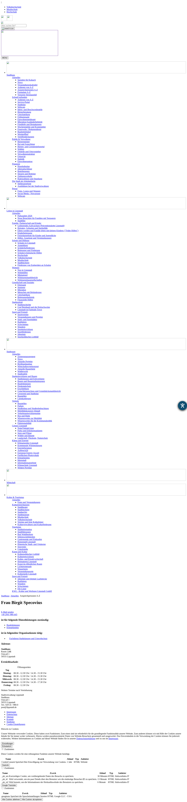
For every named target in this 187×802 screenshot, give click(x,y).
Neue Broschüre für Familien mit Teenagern (37, 218)
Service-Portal (24, 102)
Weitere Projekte (25, 468)
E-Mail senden (7, 612)
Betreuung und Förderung (29, 250)
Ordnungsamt (23, 117)
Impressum (11, 712)
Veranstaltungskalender (28, 85)
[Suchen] (8, 28)
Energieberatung (25, 448)
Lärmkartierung (24, 398)
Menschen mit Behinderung (29, 292)
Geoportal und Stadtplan (28, 393)
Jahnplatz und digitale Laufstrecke (32, 579)
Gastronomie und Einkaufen (30, 539)
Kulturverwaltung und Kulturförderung (34, 524)
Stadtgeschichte (24, 305)
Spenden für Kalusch (27, 80)
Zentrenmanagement (26, 356)
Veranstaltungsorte (25, 571)
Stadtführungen (24, 532)
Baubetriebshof (24, 132)
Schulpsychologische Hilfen (30, 253)
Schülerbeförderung (26, 248)
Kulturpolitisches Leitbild (28, 554)
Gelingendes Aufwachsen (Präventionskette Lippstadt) (41, 225)
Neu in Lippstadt (25, 270)
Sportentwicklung (25, 329)
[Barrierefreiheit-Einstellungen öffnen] (182, 405)
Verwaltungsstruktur (26, 154)
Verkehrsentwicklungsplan (29, 413)
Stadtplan (22, 104)
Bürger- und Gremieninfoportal (31, 146)
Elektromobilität (24, 423)
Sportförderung (24, 332)
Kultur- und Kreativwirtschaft (30, 559)
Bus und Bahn (24, 416)
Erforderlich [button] (6, 746)
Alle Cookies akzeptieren (32, 799)
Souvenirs (22, 547)
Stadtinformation (25, 529)
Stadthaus (5, 596)
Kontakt (10, 719)
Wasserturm (23, 569)
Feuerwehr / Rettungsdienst (29, 129)
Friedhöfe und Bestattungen (29, 124)
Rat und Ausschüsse (26, 144)
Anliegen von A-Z (25, 87)
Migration (22, 290)
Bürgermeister (24, 142)
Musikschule (12, 9)
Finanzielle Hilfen (25, 300)
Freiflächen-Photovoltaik (28, 455)
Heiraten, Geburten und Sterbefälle (33, 228)
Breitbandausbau (25, 364)
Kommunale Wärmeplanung (30, 445)
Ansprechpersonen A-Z (28, 90)
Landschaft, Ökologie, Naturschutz (33, 438)
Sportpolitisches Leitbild (28, 337)
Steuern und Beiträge (27, 174)
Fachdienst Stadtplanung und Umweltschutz (28, 638)
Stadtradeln (22, 374)
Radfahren (22, 322)
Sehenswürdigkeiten (26, 537)
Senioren (21, 287)
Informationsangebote (27, 463)
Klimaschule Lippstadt (27, 465)
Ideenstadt (22, 460)
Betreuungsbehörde (26, 297)
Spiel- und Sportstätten (27, 319)
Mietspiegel (23, 275)
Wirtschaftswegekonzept (28, 366)
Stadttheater (23, 507)
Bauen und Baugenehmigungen (31, 381)
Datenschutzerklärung (85, 738)
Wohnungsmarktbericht (28, 277)
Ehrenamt (22, 285)
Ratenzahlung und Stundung (30, 179)
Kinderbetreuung (25, 233)
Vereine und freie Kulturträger (30, 522)
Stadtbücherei (23, 263)
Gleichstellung (24, 114)
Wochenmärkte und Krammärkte (32, 127)
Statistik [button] (5, 765)
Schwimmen (23, 324)
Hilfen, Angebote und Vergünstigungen (34, 238)
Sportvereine (23, 314)
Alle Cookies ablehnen (11, 799)
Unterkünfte (23, 549)
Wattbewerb (23, 371)
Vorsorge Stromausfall (27, 95)
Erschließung (23, 388)
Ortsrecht (21, 156)
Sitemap (10, 717)
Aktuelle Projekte (25, 361)
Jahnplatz (22, 334)
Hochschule (12, 12)
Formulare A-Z (24, 92)
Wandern (21, 327)
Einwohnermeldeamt (26, 119)
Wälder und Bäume (26, 435)
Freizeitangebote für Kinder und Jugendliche (37, 235)
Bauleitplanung (24, 384)
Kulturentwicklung (26, 556)
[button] (96, 68)
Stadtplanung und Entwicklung (31, 379)
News (20, 82)
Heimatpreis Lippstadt (27, 561)
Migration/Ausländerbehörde (30, 122)
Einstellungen (7, 743)
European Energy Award (28, 453)
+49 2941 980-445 (9, 614)
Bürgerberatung (24, 112)
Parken (21, 406)
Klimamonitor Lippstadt (28, 443)
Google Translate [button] (9, 785)
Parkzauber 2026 (25, 216)
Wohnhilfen (23, 272)
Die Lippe (22, 589)
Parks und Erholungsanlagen (30, 430)
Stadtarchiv (22, 512)
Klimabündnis (24, 458)
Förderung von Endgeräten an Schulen (34, 265)
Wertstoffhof (23, 134)
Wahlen (21, 149)
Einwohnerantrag (25, 161)
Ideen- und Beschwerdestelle (30, 109)
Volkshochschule (14, 7)
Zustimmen (9, 749)
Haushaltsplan (24, 166)
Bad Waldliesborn (25, 534)
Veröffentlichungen (26, 137)
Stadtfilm (21, 221)
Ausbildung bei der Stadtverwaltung (33, 186)
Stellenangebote (24, 183)
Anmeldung (23, 245)
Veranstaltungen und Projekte (30, 317)
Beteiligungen (24, 171)
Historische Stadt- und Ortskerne (32, 544)
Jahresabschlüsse (25, 169)
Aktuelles (15, 596)
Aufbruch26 (23, 450)
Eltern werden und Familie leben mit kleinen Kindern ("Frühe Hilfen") (48, 230)
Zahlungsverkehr (25, 176)
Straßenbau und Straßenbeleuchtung (33, 408)
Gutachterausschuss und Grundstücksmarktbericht (39, 391)
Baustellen (22, 396)
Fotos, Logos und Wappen (29, 191)
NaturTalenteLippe (26, 428)
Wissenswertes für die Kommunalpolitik (35, 421)
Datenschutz (12, 714)
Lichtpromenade (25, 566)
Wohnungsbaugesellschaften (30, 280)
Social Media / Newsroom (29, 193)
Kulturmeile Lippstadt (27, 574)
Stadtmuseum (23, 514)
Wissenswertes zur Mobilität (30, 418)
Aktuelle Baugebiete (26, 369)
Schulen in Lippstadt (26, 243)
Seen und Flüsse (25, 433)
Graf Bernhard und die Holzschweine (34, 307)
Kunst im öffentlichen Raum (30, 564)
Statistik (21, 159)
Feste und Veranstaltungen (29, 502)
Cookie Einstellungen (16, 724)
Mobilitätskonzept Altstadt (29, 411)
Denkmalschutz (24, 386)
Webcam (21, 107)
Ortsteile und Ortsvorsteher (29, 151)
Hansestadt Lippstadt (27, 542)
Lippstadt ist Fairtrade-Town (30, 309)
